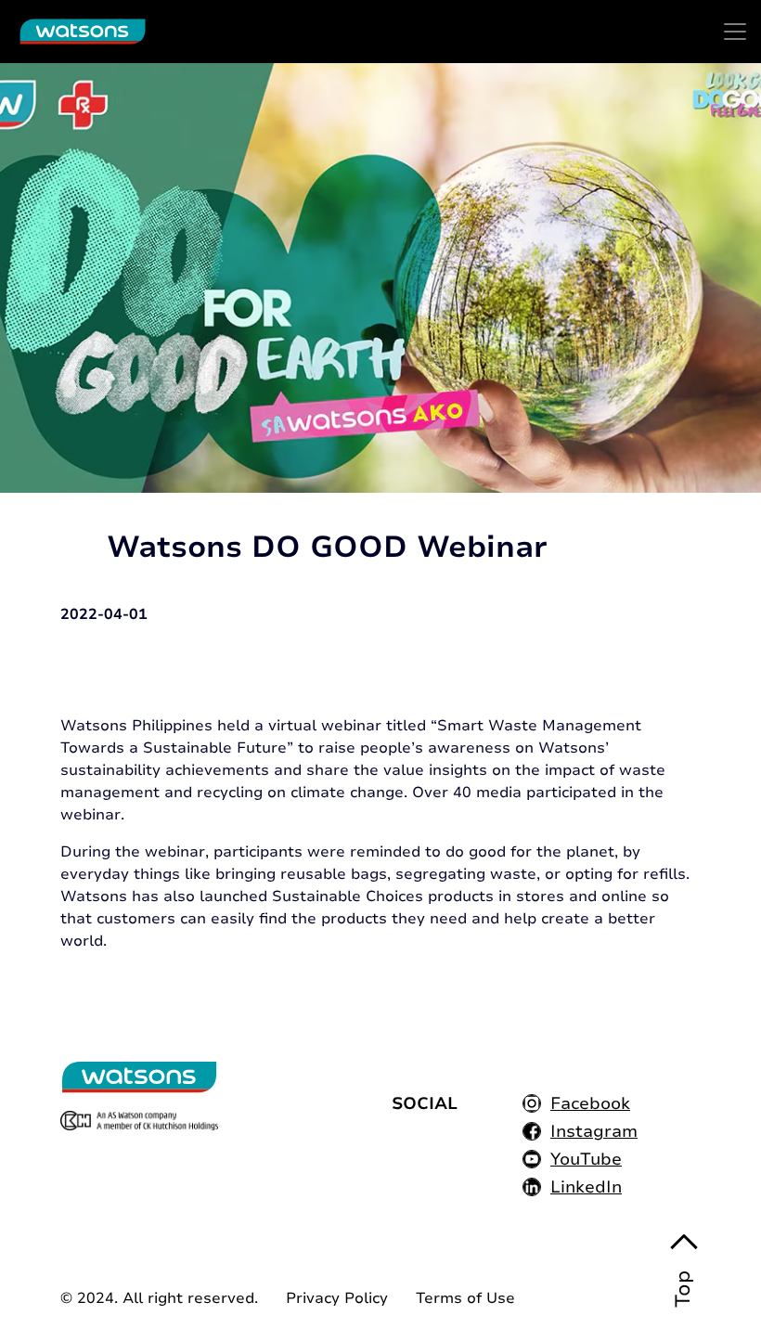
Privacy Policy (337, 1298)
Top (683, 1289)
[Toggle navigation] (735, 31)
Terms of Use (465, 1298)
